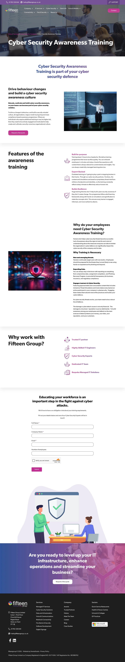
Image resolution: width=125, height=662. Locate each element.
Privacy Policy (44, 651)
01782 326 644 (16, 629)
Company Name (38, 432)
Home (10, 34)
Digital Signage (41, 629)
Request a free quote (18, 133)
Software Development (43, 626)
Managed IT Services (43, 607)
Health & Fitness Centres (100, 610)
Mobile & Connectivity (43, 620)
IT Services (38, 8)
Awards (66, 607)
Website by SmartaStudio (31, 651)
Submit (36, 469)
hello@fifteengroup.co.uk (19, 633)
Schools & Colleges (98, 613)
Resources (54, 12)
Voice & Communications (44, 616)
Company (27, 8)
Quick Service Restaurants (100, 607)
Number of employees (39, 449)
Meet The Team (69, 616)
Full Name (35, 423)
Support (114, 2)
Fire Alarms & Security (43, 623)
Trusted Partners (69, 610)
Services (16, 34)
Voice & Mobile (73, 8)
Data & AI (63, 8)
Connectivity (28, 12)
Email (34, 441)
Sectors (94, 602)
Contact (113, 10)
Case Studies (68, 626)
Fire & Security (42, 12)
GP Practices (96, 616)
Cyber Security (51, 8)
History (66, 613)
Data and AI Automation (44, 613)
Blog (65, 623)
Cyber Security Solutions (28, 34)
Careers (66, 620)
